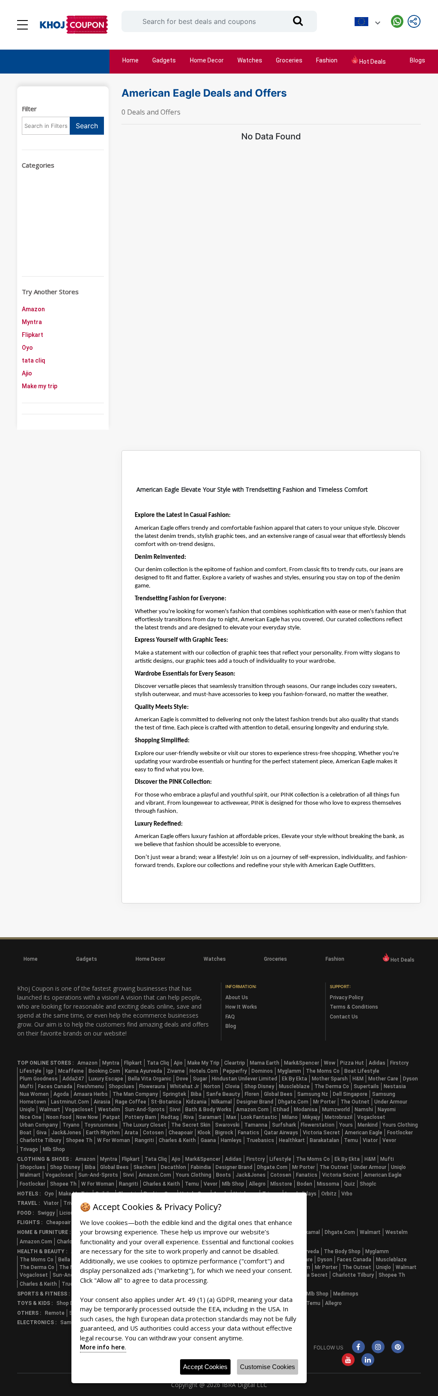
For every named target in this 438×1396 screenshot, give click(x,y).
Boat (26, 1133)
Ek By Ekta (294, 1079)
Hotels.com (203, 1071)
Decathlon (173, 1167)
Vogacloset (79, 1110)
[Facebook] (358, 1348)
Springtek (174, 1094)
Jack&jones (66, 1133)
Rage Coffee (130, 1102)
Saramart (210, 1117)
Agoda (61, 1094)
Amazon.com (252, 1110)
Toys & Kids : (35, 1303)
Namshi (364, 1110)
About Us (236, 998)
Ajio (27, 373)
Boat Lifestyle (361, 1071)
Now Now (87, 1117)
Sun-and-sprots (145, 1110)
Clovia (232, 1086)
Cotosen (153, 1133)
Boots (223, 1175)
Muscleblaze (294, 1086)
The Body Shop (342, 1251)
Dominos (262, 1071)
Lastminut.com (70, 1102)
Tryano (71, 1125)
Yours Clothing (400, 1125)
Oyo (27, 347)
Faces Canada (55, 1086)
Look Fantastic (259, 1117)
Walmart (49, 1110)
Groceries (289, 60)
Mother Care (383, 1079)
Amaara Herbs (91, 1094)
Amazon (33, 309)
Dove (182, 1079)
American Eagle (363, 1133)
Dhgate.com (293, 1102)
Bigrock (224, 1133)
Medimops (345, 1294)
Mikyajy (311, 1117)
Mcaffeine (71, 1071)
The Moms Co (323, 1071)
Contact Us (344, 1017)
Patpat (111, 1117)
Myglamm (289, 1071)
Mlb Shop (54, 1149)
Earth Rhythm (103, 1133)
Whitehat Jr (184, 1086)
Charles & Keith (177, 1140)
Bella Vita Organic (150, 1079)
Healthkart (292, 1140)
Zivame (176, 1071)
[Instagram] (378, 1348)
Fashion (326, 60)
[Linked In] (368, 1361)
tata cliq (33, 360)
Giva (41, 1133)
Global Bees (278, 1094)
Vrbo (346, 1194)
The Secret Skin (190, 1125)
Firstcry (399, 1063)
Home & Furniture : (44, 1232)
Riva (188, 1117)
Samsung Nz (312, 1094)
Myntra (32, 322)
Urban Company (39, 1125)
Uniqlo (27, 1110)
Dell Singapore (350, 1094)
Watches (249, 60)
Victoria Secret (321, 1133)
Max (231, 1117)
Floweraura (152, 1086)
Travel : (28, 1203)
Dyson (410, 1079)
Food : (25, 1213)
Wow (329, 1063)
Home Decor (207, 60)
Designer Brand (255, 1102)
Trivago (29, 1149)
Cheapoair (181, 1133)
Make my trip (39, 386)
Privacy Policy (346, 998)
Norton (212, 1086)
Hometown (33, 1102)
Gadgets (164, 60)
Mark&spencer (301, 1063)
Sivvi (175, 1110)
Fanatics (248, 1133)
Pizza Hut (352, 1063)
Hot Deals (372, 61)
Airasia (102, 1102)
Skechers (144, 1167)
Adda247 (73, 1079)
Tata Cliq (158, 1063)
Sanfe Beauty (223, 1094)
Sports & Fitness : (43, 1294)
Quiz (349, 1184)
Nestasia (395, 1086)
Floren (252, 1094)
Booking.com (104, 1071)
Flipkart (32, 334)
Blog (230, 1026)
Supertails (366, 1086)
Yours (346, 1125)
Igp (49, 1071)
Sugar (200, 1079)
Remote (55, 1313)
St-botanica (166, 1102)
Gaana (208, 1140)
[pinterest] (398, 1348)
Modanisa (305, 1110)
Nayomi (387, 1110)
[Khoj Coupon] (73, 25)
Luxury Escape (106, 1079)
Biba (196, 1094)
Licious (68, 1213)
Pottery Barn (140, 1117)
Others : (29, 1313)
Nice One (30, 1117)
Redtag (170, 1117)
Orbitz (329, 1194)
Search (87, 125)
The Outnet (355, 1102)
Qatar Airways (281, 1133)
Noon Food (58, 1117)
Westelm (109, 1110)
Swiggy (46, 1213)
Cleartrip (234, 1063)
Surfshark (284, 1125)
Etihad (281, 1110)
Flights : (29, 1222)
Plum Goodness (39, 1079)
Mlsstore (281, 1184)
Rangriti (144, 1140)
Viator (370, 1140)
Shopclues (121, 1086)
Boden (304, 1184)
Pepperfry (235, 1071)
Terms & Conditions (354, 1007)
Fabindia (201, 1167)
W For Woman (113, 1140)
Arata (131, 1133)
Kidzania (196, 1102)
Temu (351, 1140)
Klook (204, 1133)
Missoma (328, 1184)
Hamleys (231, 1140)
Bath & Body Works (208, 1110)
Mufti (26, 1086)
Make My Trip (203, 1063)
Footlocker (400, 1133)
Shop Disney (259, 1086)
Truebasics (260, 1140)
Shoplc (368, 1184)
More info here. (103, 1347)
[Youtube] (348, 1361)
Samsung (383, 1094)
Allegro (257, 1184)
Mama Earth (264, 1063)
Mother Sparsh (330, 1079)
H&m (358, 1079)
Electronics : (36, 1322)
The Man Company (135, 1094)
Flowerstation (317, 1125)
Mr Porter (324, 1102)
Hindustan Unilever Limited (244, 1079)
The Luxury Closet (144, 1125)
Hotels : (29, 1194)
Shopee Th (79, 1140)
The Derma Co (331, 1086)
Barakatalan (324, 1140)
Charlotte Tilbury (40, 1140)
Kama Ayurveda (143, 1071)
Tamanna (255, 1125)
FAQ (230, 1017)
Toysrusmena (101, 1125)
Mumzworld (336, 1110)
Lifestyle (30, 1071)
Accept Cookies (205, 1366)
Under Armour (390, 1102)
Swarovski (227, 1125)
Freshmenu (90, 1086)
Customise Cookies (267, 1366)
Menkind (368, 1125)
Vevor (389, 1140)
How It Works (241, 1007)
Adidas (377, 1063)
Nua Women (34, 1094)
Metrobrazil (338, 1117)
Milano (290, 1117)
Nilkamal (221, 1102)
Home (130, 60)
